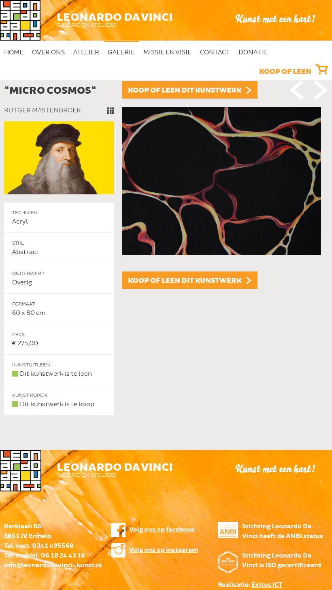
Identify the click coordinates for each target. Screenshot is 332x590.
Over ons (48, 52)
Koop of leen (285, 72)
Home (13, 52)
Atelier (86, 52)
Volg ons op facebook (162, 529)
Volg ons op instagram (163, 550)
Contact (215, 52)
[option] (166, 248)
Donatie (252, 52)
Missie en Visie (167, 52)
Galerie (121, 52)
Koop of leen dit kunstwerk (184, 90)
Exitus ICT (267, 585)
